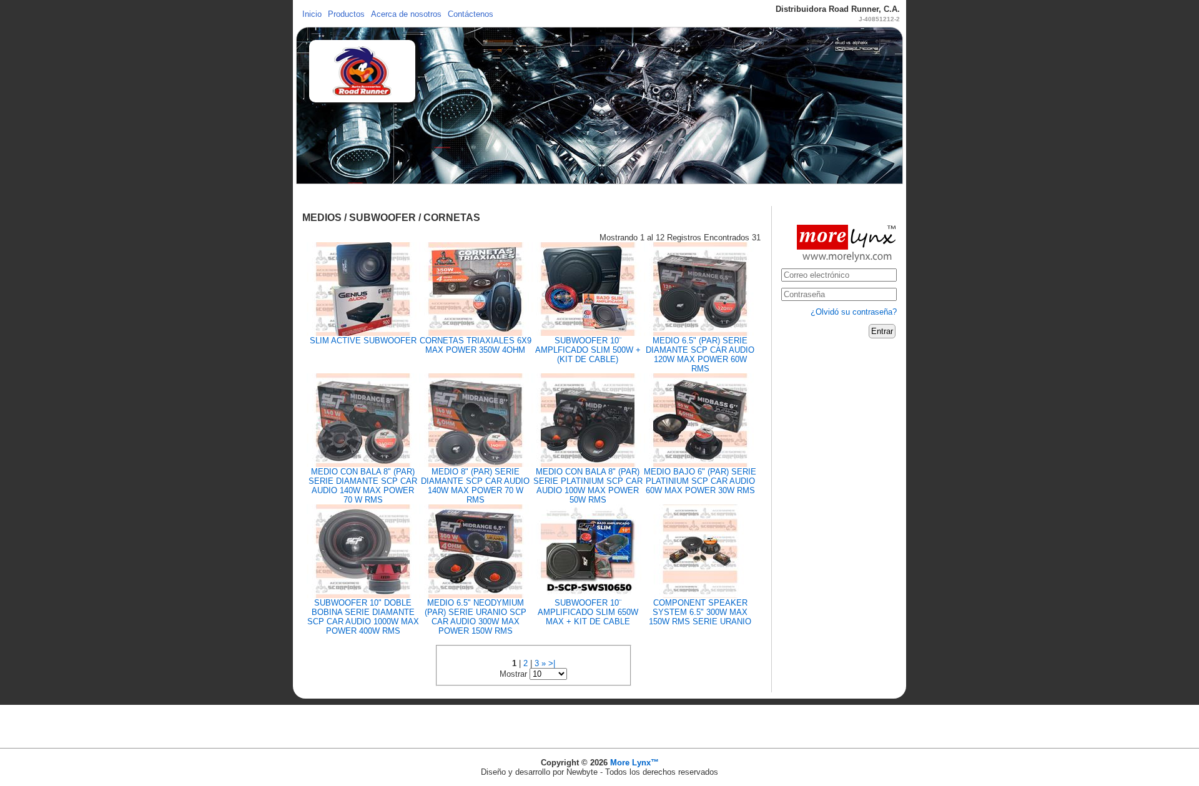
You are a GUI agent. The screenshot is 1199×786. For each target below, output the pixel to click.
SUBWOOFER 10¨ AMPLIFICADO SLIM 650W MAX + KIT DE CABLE (588, 612)
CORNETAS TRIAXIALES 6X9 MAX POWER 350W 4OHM (475, 345)
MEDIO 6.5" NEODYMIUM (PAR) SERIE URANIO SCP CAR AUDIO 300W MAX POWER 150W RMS (475, 617)
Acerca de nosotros (406, 14)
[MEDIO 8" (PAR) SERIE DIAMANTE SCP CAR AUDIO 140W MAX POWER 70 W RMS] (475, 419)
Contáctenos (470, 14)
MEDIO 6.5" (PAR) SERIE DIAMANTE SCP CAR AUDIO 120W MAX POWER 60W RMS (700, 354)
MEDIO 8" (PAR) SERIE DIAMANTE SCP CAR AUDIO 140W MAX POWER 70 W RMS (475, 485)
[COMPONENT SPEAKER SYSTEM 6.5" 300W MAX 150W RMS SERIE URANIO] (700, 550)
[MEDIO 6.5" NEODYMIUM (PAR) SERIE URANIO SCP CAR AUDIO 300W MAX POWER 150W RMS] (475, 550)
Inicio (312, 14)
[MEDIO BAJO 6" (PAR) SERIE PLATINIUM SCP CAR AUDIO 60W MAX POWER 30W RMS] (700, 419)
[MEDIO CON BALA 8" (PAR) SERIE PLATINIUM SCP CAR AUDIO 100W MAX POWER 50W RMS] (587, 419)
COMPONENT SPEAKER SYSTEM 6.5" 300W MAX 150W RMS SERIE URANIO (700, 612)
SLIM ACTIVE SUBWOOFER (363, 340)
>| (551, 663)
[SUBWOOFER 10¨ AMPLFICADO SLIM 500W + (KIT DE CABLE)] (587, 288)
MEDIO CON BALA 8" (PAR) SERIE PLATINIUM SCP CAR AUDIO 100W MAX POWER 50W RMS (588, 485)
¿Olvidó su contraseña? (854, 312)
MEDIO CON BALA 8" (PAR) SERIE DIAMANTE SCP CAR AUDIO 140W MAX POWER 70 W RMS (362, 485)
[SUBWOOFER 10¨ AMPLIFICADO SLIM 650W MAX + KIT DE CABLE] (587, 550)
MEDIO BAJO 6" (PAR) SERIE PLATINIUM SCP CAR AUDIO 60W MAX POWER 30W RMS (700, 481)
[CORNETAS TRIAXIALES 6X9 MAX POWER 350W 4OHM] (475, 288)
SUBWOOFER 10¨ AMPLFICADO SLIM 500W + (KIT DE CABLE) (588, 350)
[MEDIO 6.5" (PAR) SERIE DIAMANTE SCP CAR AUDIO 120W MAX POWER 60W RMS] (700, 288)
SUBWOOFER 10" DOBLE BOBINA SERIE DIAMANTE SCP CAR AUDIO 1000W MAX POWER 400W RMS (363, 617)
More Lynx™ (634, 762)
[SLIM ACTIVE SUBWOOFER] (363, 288)
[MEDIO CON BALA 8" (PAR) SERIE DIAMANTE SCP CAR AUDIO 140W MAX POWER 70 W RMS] (363, 419)
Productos (346, 14)
